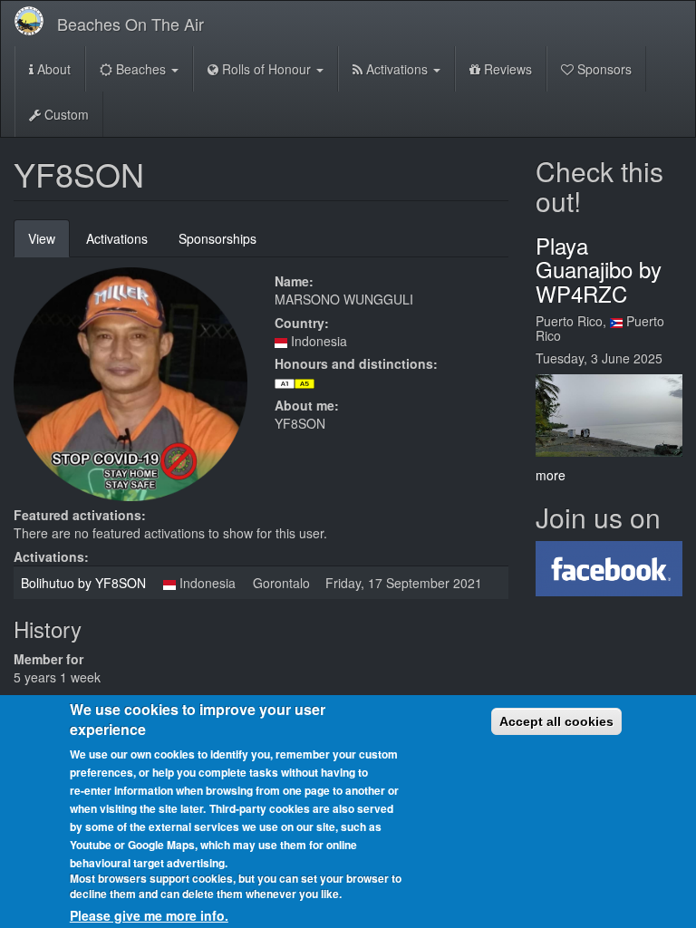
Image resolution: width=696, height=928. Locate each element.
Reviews (506, 69)
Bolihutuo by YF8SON (83, 583)
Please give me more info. (149, 915)
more (551, 475)
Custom (65, 114)
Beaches (140, 69)
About (52, 69)
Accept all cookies (556, 721)
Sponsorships (217, 238)
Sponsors (603, 69)
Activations (396, 69)
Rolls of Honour (266, 69)
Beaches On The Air (130, 23)
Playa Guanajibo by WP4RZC (599, 269)
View (49, 243)
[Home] (35, 20)
